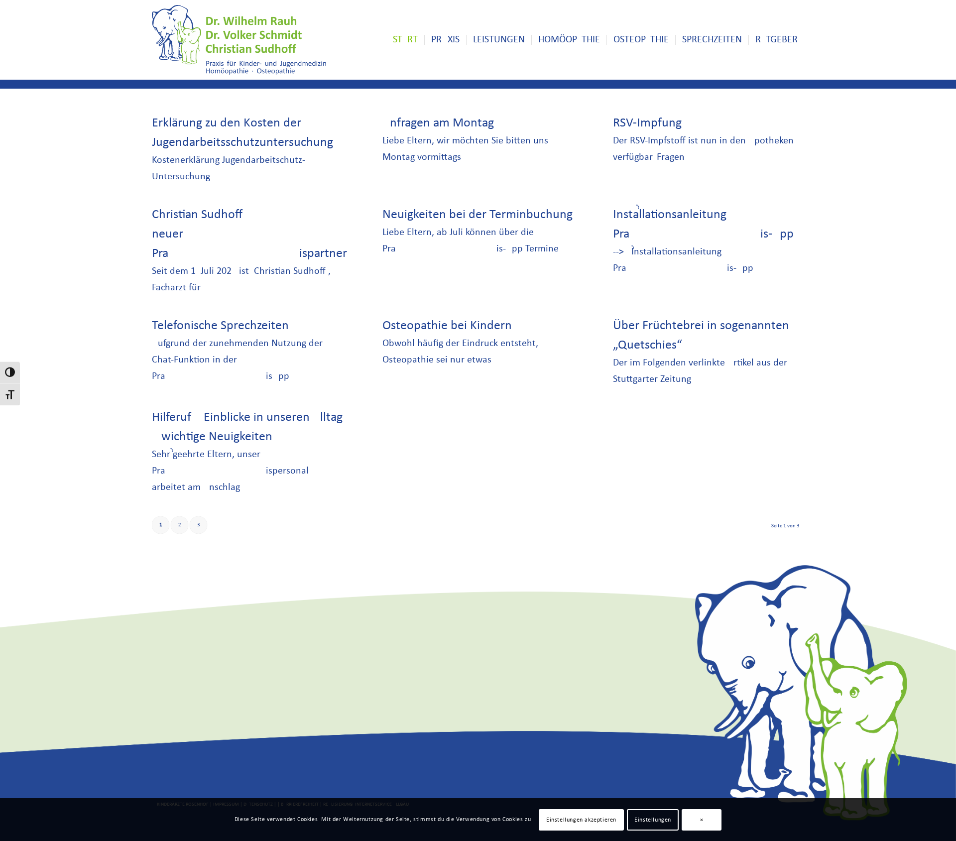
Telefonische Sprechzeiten (220, 326)
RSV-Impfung (647, 123)
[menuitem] (405, 40)
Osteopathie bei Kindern (447, 326)
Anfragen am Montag (438, 123)
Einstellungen (652, 820)
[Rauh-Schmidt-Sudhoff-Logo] (239, 40)
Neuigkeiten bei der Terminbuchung (477, 215)
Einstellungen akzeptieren (581, 820)
